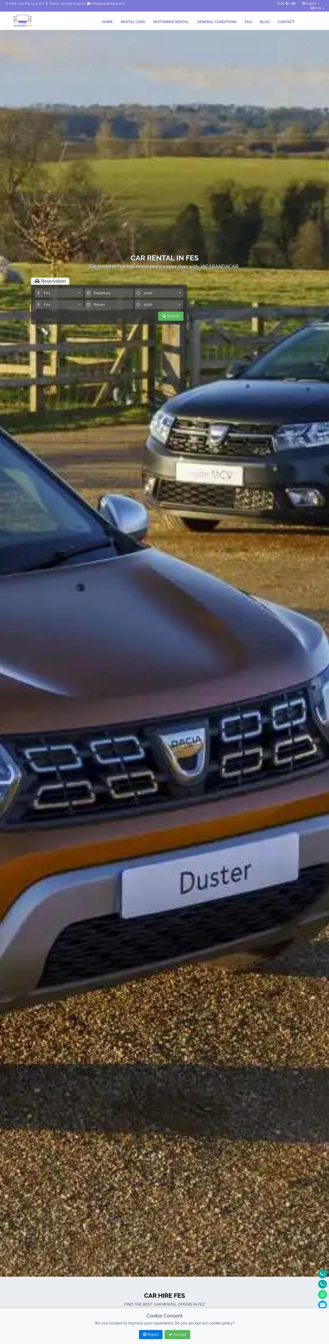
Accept (179, 1334)
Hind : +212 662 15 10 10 (25, 3)
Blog (265, 22)
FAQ (248, 22)
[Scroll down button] (164, 342)
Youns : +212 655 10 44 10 (67, 3)
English (311, 3)
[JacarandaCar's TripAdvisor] (293, 3)
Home (107, 22)
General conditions (217, 22)
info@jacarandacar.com (108, 3)
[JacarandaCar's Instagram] (282, 3)
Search (172, 316)
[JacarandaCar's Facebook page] (278, 3)
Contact (286, 22)
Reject (152, 1334)
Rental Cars (133, 22)
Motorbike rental (171, 22)
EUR (318, 8)
